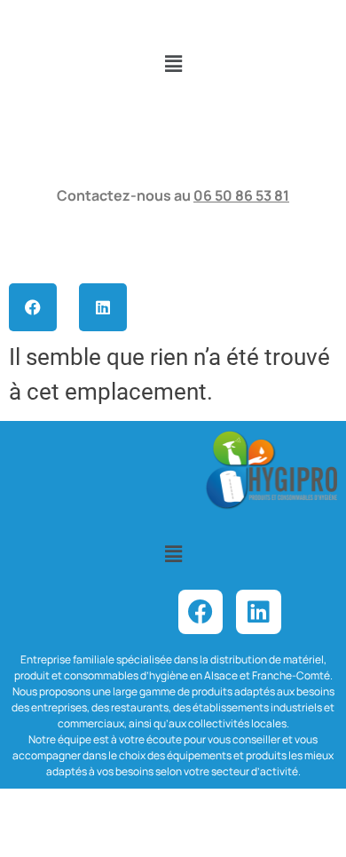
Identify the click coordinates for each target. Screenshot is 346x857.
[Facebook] (33, 307)
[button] (173, 64)
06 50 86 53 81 (241, 195)
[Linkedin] (103, 307)
